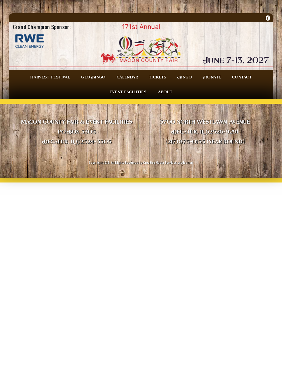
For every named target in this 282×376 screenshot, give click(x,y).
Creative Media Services (160, 162)
